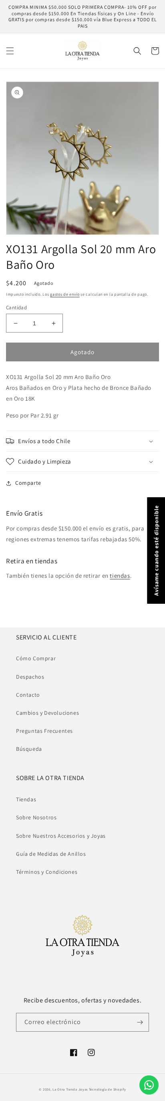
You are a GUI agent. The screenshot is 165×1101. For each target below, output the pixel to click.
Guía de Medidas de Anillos (51, 853)
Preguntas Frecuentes (44, 730)
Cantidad (16, 307)
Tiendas (26, 799)
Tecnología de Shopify (107, 1089)
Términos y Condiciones (46, 871)
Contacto (28, 694)
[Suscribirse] (140, 1022)
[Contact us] (149, 1085)
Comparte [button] (28, 482)
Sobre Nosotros (36, 817)
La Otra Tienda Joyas (70, 1089)
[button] (10, 51)
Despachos (30, 676)
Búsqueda (29, 748)
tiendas (120, 575)
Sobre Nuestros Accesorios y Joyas (61, 835)
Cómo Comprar (36, 658)
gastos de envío (65, 294)
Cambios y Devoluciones (47, 712)
